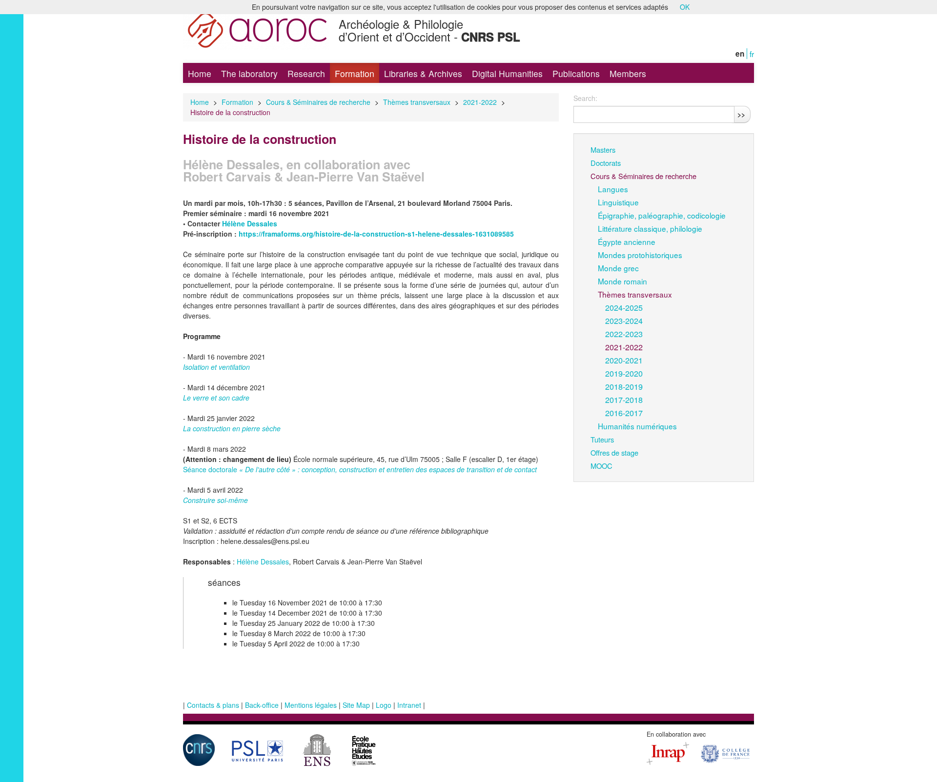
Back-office (262, 705)
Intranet (409, 705)
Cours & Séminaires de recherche (318, 102)
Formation (354, 73)
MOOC (601, 466)
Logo (383, 705)
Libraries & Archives (423, 73)
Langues (613, 188)
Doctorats (606, 163)
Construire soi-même (215, 500)
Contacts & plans (213, 705)
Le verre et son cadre (216, 397)
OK (685, 7)
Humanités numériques (637, 426)
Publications (576, 73)
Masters (603, 149)
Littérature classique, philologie (650, 228)
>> (741, 114)
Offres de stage (614, 452)
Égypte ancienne (626, 241)
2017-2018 (624, 399)
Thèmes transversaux (416, 102)
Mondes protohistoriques (640, 254)
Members (628, 73)
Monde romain (622, 281)
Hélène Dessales (263, 561)
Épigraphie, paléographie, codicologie (662, 215)
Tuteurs (602, 439)
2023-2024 (624, 320)
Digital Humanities (507, 73)
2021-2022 (480, 102)
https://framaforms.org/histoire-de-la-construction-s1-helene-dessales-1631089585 (376, 234)
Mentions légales (311, 705)
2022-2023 (624, 334)
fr (752, 53)
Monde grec (618, 267)
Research (306, 73)
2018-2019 (624, 386)
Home (199, 73)
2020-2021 (624, 360)
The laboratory (249, 73)
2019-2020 (624, 373)
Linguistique (618, 202)
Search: (585, 98)
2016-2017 (624, 413)
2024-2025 (624, 307)
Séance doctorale (360, 469)
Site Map (356, 705)
